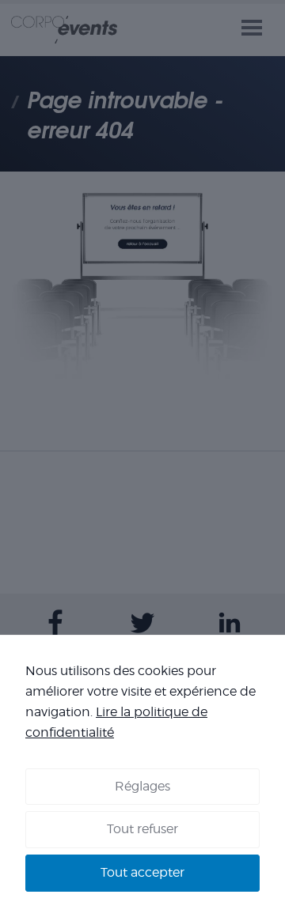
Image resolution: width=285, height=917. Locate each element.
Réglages (142, 786)
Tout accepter (142, 872)
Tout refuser (142, 828)
